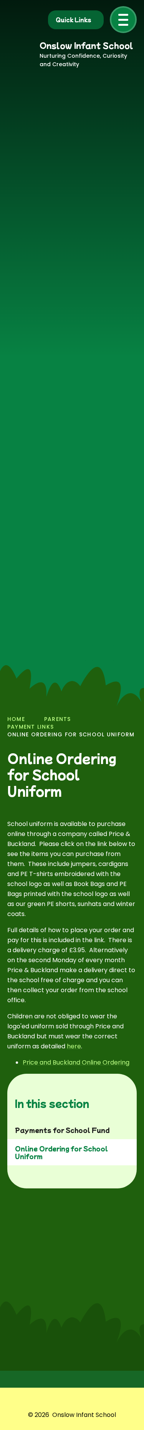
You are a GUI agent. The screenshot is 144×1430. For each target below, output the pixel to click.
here (74, 1046)
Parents (57, 719)
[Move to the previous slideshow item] (89, 652)
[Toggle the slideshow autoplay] (130, 652)
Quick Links (73, 19)
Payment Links (30, 727)
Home (16, 719)
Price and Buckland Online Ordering (76, 1062)
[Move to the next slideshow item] (109, 652)
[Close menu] (123, 19)
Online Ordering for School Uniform (71, 734)
